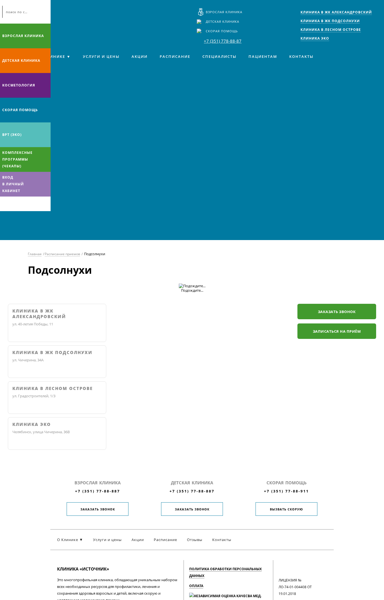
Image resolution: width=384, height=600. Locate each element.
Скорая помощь (222, 31)
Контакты (301, 56)
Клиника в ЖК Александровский (39, 313)
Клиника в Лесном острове (52, 388)
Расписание (175, 56)
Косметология (18, 85)
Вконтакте (5, 204)
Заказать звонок (337, 311)
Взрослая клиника (224, 12)
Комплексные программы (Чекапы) (17, 159)
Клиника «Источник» (53, 15)
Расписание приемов (62, 254)
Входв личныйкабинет (13, 184)
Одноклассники (27, 204)
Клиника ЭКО (31, 424)
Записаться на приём (337, 331)
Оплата (196, 585)
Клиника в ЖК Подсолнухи (52, 352)
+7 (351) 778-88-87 (222, 41)
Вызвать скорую (286, 509)
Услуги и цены (101, 56)
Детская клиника (222, 21)
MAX (16, 204)
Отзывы (194, 539)
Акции (140, 56)
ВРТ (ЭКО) (12, 134)
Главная (35, 254)
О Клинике (52, 56)
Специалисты (219, 56)
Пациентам (263, 56)
